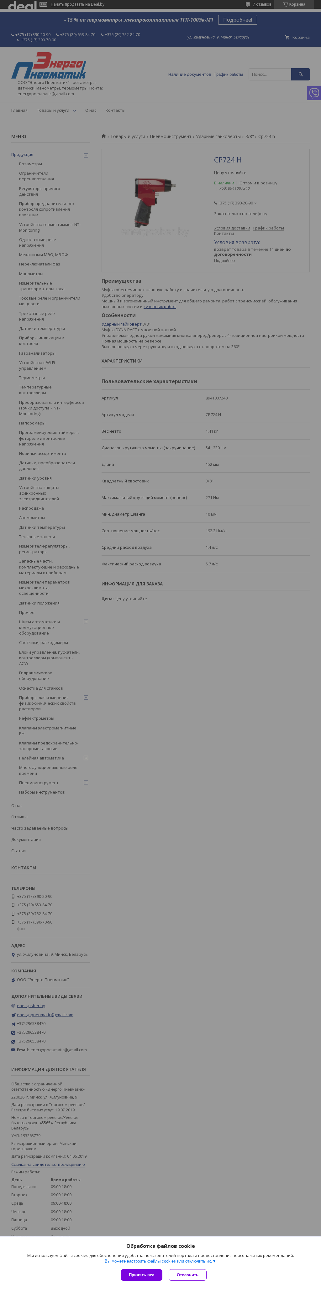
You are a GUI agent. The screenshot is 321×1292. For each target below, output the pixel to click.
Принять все (141, 1275)
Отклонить (187, 1275)
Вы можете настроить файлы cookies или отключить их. (158, 1261)
